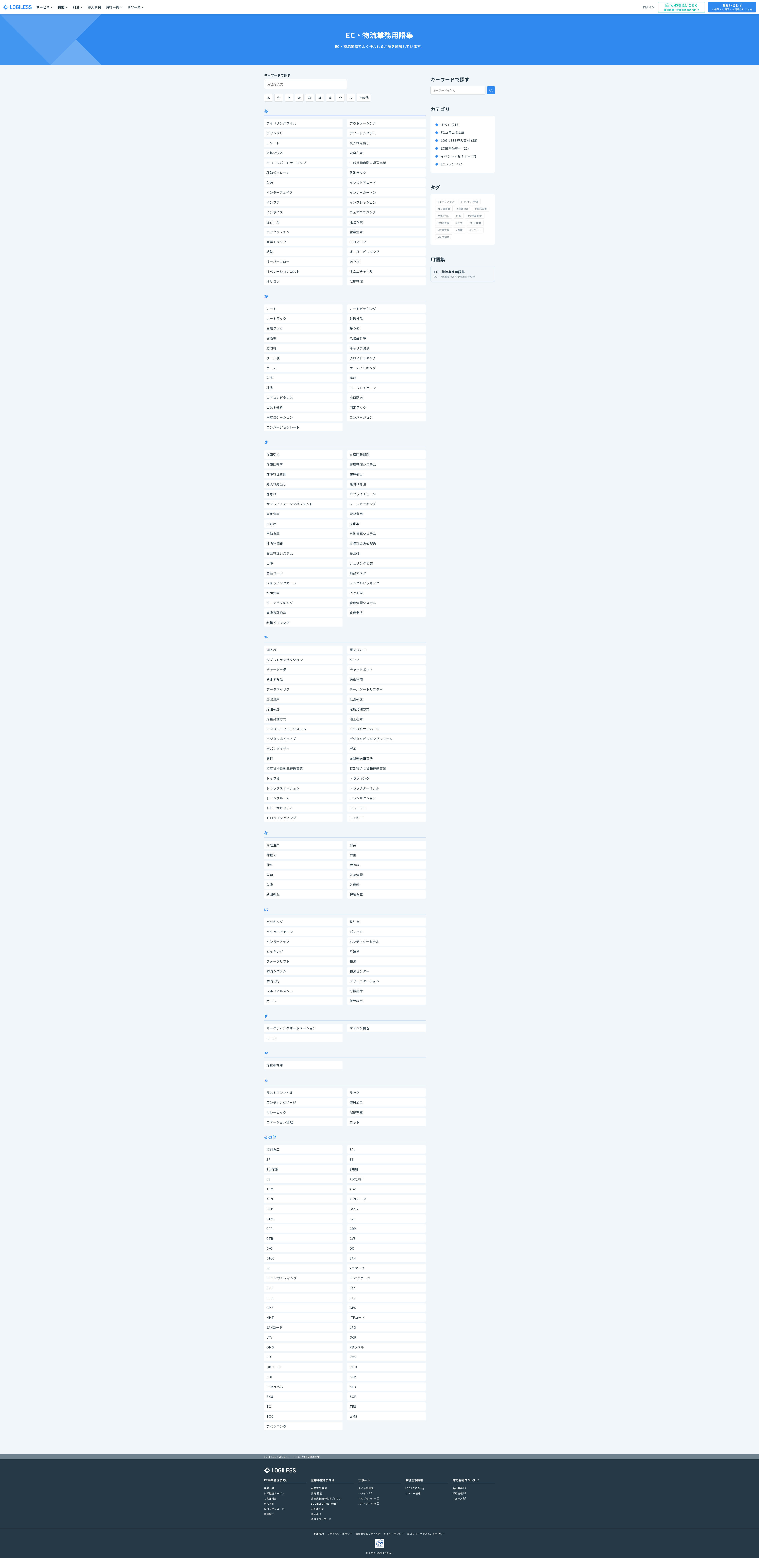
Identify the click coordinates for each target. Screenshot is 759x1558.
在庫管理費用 (276, 474)
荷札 (269, 864)
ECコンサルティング (281, 1278)
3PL (353, 1149)
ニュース (458, 1498)
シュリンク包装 (361, 563)
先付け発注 (358, 484)
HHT (270, 1317)
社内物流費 (274, 543)
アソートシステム (363, 133)
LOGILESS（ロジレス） (277, 1456)
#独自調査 (443, 237)
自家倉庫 (273, 513)
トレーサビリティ (279, 807)
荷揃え (271, 855)
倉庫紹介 (269, 1514)
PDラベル (357, 1347)
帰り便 (355, 328)
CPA (269, 1228)
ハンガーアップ (278, 941)
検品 (269, 387)
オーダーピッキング (365, 251)
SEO (353, 1386)
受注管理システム (279, 553)
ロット (355, 1122)
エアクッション (278, 231)
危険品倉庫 (358, 338)
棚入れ (271, 649)
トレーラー (358, 807)
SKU (269, 1396)
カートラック (276, 318)
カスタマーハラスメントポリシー (426, 1533)
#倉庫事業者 (475, 215)
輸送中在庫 (274, 1065)
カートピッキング (363, 308)
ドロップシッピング (281, 817)
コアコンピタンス (279, 397)
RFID (353, 1366)
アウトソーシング (363, 123)
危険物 (271, 348)
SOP (353, 1396)
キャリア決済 (360, 348)
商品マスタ (358, 573)
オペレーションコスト (283, 271)
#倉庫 (459, 230)
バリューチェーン (279, 931)
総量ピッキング (278, 622)
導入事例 (94, 7)
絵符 (269, 251)
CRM (353, 1228)
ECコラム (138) (452, 132)
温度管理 (356, 281)
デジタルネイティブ (281, 738)
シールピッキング (363, 503)
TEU (353, 1406)
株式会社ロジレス (464, 1480)
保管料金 (356, 1000)
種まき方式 (358, 649)
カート (271, 308)
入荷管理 (356, 874)
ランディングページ (281, 1102)
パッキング (274, 921)
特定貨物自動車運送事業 (284, 768)
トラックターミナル (364, 788)
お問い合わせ (732, 7)
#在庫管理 (443, 230)
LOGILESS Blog (414, 1488)
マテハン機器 (360, 1028)
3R (268, 1159)
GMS (270, 1307)
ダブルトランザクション (284, 659)
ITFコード (357, 1317)
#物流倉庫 (443, 223)
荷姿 (353, 845)
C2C (353, 1218)
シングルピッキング (365, 583)
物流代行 (273, 981)
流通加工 (356, 1102)
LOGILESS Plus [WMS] (324, 1503)
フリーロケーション (365, 981)
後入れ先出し (360, 143)
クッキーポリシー (394, 1533)
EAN (353, 1258)
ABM (269, 1189)
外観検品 (356, 318)
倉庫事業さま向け (322, 1480)
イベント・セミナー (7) (458, 156)
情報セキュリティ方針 (368, 1533)
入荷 (269, 874)
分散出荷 (356, 991)
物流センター (360, 971)
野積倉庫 (356, 894)
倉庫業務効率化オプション (326, 1498)
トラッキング (360, 778)
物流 (353, 961)
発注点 (355, 921)
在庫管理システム (363, 464)
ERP (269, 1287)
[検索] (491, 90)
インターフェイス (279, 192)
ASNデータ (358, 1198)
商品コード (274, 573)
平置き (355, 951)
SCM (353, 1376)
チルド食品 (274, 679)
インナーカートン (363, 192)
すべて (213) (450, 124)
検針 (353, 377)
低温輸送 (356, 699)
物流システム (276, 971)
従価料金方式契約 (363, 543)
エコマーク (358, 241)
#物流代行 (443, 215)
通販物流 (356, 679)
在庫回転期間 (360, 454)
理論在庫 (356, 1112)
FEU (269, 1297)
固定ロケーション (279, 417)
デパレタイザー (278, 748)
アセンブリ (274, 133)
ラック (355, 1092)
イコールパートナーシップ (286, 162)
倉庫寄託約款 (276, 612)
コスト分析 (274, 407)
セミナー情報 (413, 1493)
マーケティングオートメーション (291, 1028)
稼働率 (271, 338)
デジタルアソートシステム (286, 728)
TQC (269, 1416)
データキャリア (278, 689)
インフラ (273, 202)
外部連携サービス (274, 1493)
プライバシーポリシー (339, 1533)
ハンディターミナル (364, 941)
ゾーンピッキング (279, 602)
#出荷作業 (475, 223)
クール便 (273, 358)
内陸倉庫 (273, 845)
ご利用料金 (270, 1498)
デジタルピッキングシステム (371, 738)
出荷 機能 (316, 1493)
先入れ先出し (276, 484)
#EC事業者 (444, 208)
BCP (269, 1208)
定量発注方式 (276, 719)
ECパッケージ (360, 1278)
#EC (458, 215)
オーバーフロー (278, 261)
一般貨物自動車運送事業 (368, 162)
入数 (269, 182)
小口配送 (356, 397)
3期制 (354, 1169)
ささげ (271, 494)
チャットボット (361, 669)
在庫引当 (356, 474)
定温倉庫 (273, 699)
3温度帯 (272, 1169)
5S (268, 1179)
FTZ (353, 1297)
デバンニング (276, 1426)
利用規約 (319, 1533)
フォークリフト (278, 961)
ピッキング (274, 951)
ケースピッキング (363, 367)
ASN (269, 1198)
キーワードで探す (277, 75)
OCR (353, 1337)
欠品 (269, 377)
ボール (271, 1000)
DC (352, 1248)
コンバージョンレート (283, 427)
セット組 (356, 592)
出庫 (269, 563)
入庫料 (355, 884)
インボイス (274, 212)
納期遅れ (273, 894)
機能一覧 (269, 1488)
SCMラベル (274, 1386)
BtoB (354, 1208)
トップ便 (273, 778)
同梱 (269, 758)
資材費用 (356, 513)
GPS (353, 1307)
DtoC (270, 1258)
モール (271, 1038)
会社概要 (458, 1488)
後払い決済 (274, 152)
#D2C (459, 223)
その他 (364, 97)
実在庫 (271, 523)
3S (352, 1159)
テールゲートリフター (366, 689)
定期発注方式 (360, 709)
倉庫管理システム (363, 602)
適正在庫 (356, 719)
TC (268, 1406)
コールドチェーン (363, 387)
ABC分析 (356, 1179)
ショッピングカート (281, 583)
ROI (269, 1376)
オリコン (273, 281)
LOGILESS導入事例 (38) (459, 140)
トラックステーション (283, 788)
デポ (353, 748)
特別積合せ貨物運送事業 (368, 768)
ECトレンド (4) (452, 164)
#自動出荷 (462, 208)
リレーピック (276, 1112)
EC (268, 1268)
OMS (270, 1347)
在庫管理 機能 (319, 1488)
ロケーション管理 (279, 1122)
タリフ (355, 659)
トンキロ (356, 817)
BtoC (270, 1218)
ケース (271, 367)
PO (268, 1357)
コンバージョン (361, 417)
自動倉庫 (273, 533)
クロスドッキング (363, 358)
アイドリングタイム (281, 123)
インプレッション (363, 202)
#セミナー (475, 230)
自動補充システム (363, 533)
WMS (353, 1416)
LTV (269, 1337)
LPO (353, 1327)
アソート (273, 143)
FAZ (352, 1287)
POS (353, 1357)
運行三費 (273, 222)
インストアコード (363, 182)
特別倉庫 (273, 1149)
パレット (356, 931)
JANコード (274, 1327)
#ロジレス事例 (469, 201)
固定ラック (358, 407)
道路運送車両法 (361, 758)
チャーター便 (276, 669)
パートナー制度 (367, 1503)
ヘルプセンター (367, 1498)
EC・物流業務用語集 (454, 273)
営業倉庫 (356, 231)
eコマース (357, 1268)
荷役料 (355, 864)
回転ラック (274, 328)
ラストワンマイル (279, 1092)
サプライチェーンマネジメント (289, 503)
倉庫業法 (356, 612)
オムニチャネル (361, 271)
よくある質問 (366, 1488)
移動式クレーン (278, 172)
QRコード (273, 1366)
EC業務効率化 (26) (455, 148)
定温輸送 (273, 709)
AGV (353, 1189)
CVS (353, 1238)
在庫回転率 (274, 464)
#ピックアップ (446, 201)
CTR (269, 1238)
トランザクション (363, 798)
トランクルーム (278, 798)
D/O (269, 1248)
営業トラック (276, 241)
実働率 (355, 523)
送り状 (355, 261)
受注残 (355, 553)
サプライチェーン (363, 494)
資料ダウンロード (274, 1508)
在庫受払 (273, 454)
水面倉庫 (273, 592)
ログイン (649, 7)
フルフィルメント (279, 991)
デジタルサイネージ (365, 728)
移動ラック (358, 172)
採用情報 (458, 1493)
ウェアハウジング (363, 212)
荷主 (353, 855)
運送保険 (356, 222)
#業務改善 (481, 208)
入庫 (269, 884)
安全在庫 (356, 152)
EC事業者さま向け (276, 1480)
